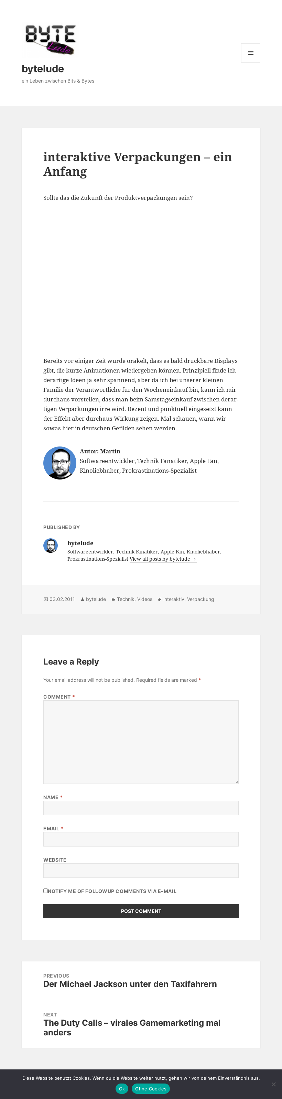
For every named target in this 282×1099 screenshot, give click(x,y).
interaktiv (173, 599)
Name (53, 797)
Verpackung (200, 599)
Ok (122, 1088)
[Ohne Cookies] (273, 1084)
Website (55, 860)
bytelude (43, 69)
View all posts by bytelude (161, 559)
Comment (59, 697)
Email (53, 828)
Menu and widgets (250, 62)
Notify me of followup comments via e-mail (112, 891)
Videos (144, 599)
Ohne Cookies (150, 1088)
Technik (125, 599)
